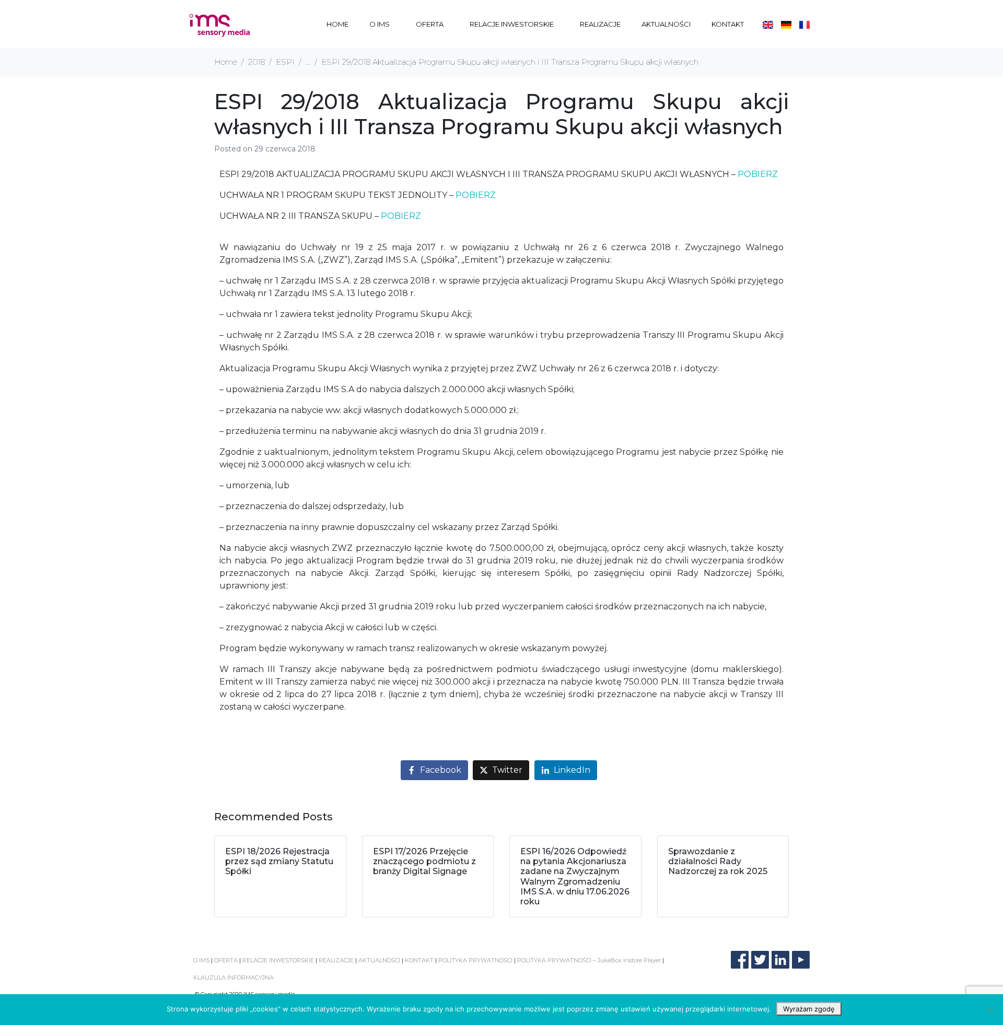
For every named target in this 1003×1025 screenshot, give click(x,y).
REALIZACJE (600, 24)
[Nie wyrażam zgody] (990, 1010)
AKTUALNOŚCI (666, 24)
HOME (337, 24)
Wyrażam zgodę (809, 1009)
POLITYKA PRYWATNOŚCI (475, 960)
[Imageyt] (801, 960)
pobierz (758, 174)
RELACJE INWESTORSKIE (512, 24)
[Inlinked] (780, 960)
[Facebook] (740, 960)
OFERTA (430, 24)
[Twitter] (760, 960)
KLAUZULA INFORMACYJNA (233, 977)
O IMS (379, 24)
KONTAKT (728, 24)
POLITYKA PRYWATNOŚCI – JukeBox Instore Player (589, 960)
